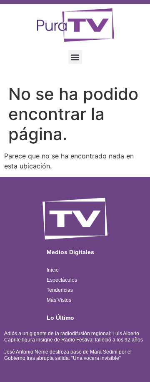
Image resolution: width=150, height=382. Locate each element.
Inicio (53, 270)
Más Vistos (59, 300)
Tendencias (60, 290)
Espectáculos (62, 280)
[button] (75, 57)
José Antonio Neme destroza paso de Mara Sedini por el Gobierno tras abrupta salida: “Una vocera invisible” (68, 355)
